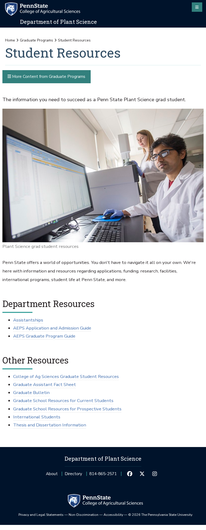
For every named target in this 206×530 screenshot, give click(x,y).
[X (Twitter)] (142, 474)
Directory (73, 473)
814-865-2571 (103, 475)
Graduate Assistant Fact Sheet (44, 384)
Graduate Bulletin (31, 392)
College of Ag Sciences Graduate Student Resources (66, 376)
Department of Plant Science (58, 21)
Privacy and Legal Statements (41, 514)
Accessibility (113, 514)
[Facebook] (129, 474)
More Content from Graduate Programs (48, 76)
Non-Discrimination (83, 514)
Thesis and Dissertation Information (49, 425)
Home (10, 40)
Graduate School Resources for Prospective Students (67, 409)
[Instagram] (154, 474)
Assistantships (28, 320)
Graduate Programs (36, 40)
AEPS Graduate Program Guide (44, 336)
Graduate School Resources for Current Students (63, 401)
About (52, 473)
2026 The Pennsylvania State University (160, 514)
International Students (36, 417)
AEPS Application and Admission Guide (52, 328)
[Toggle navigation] (197, 7)
